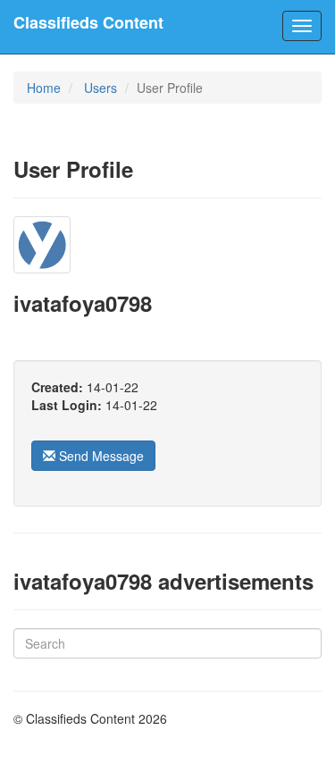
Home (44, 87)
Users (100, 87)
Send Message (99, 456)
